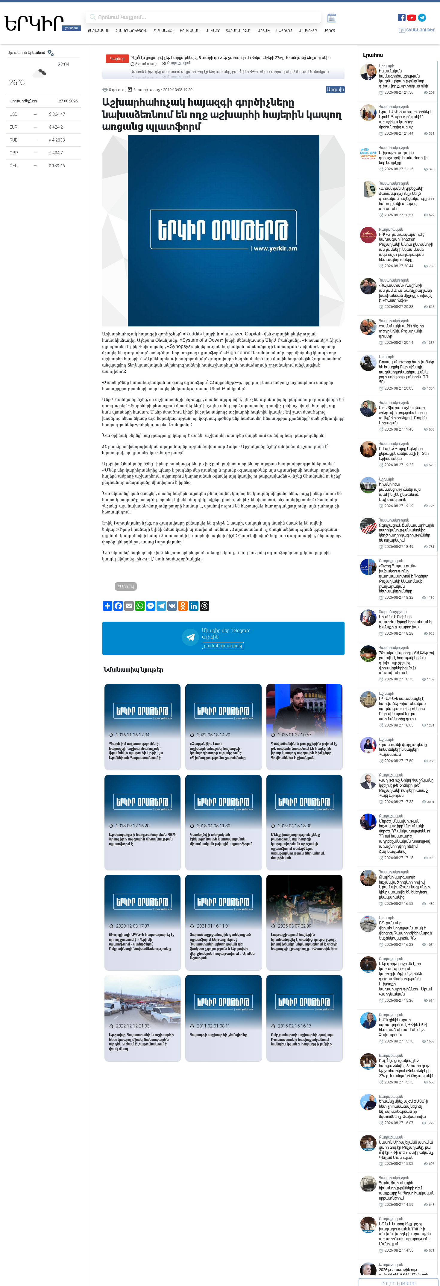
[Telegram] (422, 17)
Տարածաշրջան (238, 30)
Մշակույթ (308, 30)
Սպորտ (329, 30)
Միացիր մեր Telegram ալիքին (226, 634)
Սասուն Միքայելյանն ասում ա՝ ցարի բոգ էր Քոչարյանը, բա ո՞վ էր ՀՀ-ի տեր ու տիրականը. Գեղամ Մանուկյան (230, 57)
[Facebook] (402, 17)
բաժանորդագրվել (223, 645)
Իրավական (189, 30)
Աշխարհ (213, 30)
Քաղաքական (98, 30)
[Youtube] (411, 17)
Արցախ (264, 30)
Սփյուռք (284, 30)
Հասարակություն (131, 30)
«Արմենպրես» (158, 358)
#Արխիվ (125, 586)
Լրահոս (373, 55)
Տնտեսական (164, 30)
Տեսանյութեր (421, 30)
